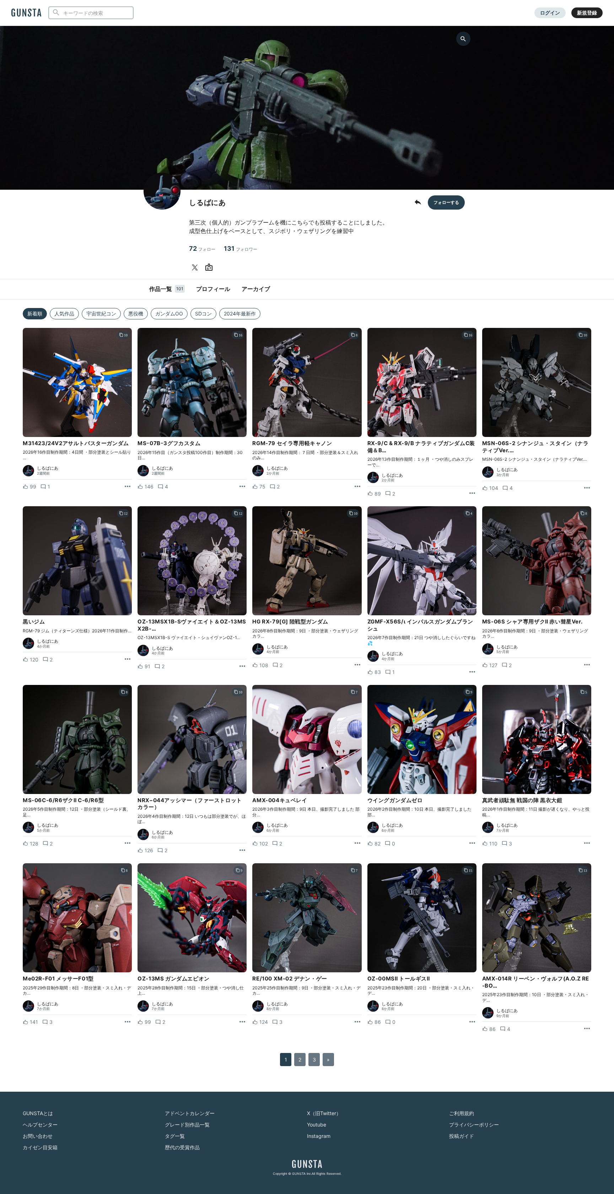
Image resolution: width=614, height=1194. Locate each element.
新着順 (34, 313)
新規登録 (587, 13)
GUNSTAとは (38, 1113)
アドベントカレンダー (190, 1113)
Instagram (318, 1136)
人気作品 (64, 313)
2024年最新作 (240, 313)
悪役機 (135, 313)
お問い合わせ (38, 1136)
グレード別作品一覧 (187, 1125)
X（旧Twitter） (324, 1113)
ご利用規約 (461, 1113)
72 (202, 248)
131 (240, 248)
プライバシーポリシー (474, 1125)
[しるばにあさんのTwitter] (196, 267)
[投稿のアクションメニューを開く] (127, 486)
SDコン (203, 313)
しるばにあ (47, 468)
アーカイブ (256, 288)
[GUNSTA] (26, 13)
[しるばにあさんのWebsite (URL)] (210, 267)
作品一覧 (166, 288)
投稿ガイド (461, 1136)
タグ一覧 (175, 1136)
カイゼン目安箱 (40, 1147)
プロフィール (213, 288)
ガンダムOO (169, 313)
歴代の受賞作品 (182, 1147)
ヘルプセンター (40, 1125)
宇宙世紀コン (101, 313)
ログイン (550, 13)
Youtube (316, 1125)
